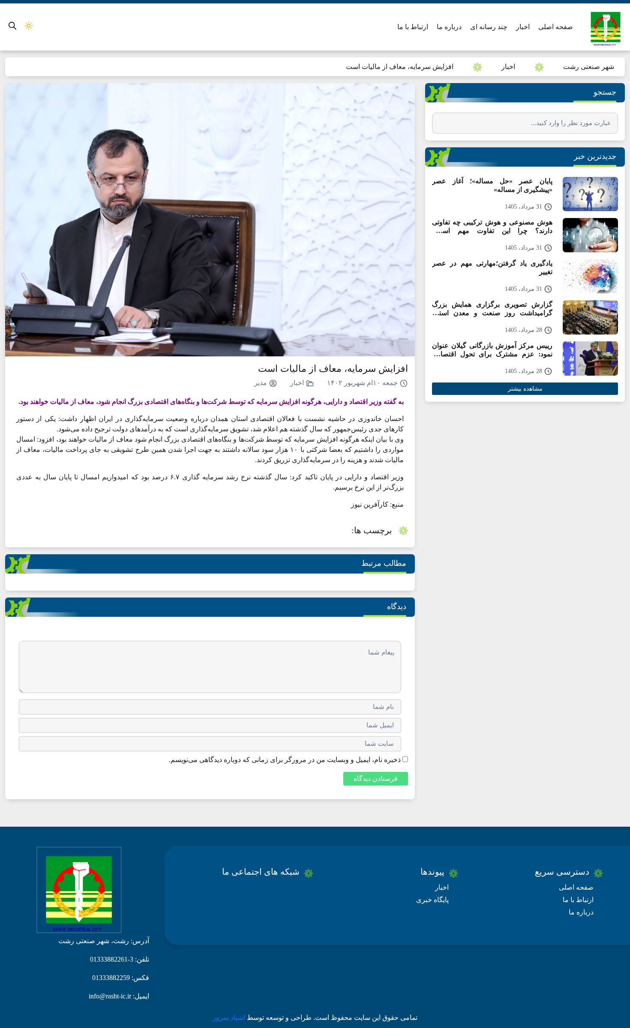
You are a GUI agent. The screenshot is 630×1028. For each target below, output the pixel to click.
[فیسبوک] (291, 892)
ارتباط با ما (412, 26)
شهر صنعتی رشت (588, 66)
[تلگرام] (228, 892)
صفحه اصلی (555, 26)
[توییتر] (259, 892)
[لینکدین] (213, 892)
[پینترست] (275, 892)
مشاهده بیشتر (525, 389)
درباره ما (449, 26)
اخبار (523, 26)
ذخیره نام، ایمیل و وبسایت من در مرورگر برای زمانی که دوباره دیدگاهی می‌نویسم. (285, 759)
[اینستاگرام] (244, 892)
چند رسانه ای (488, 26)
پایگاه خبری (432, 899)
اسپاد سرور (230, 1017)
